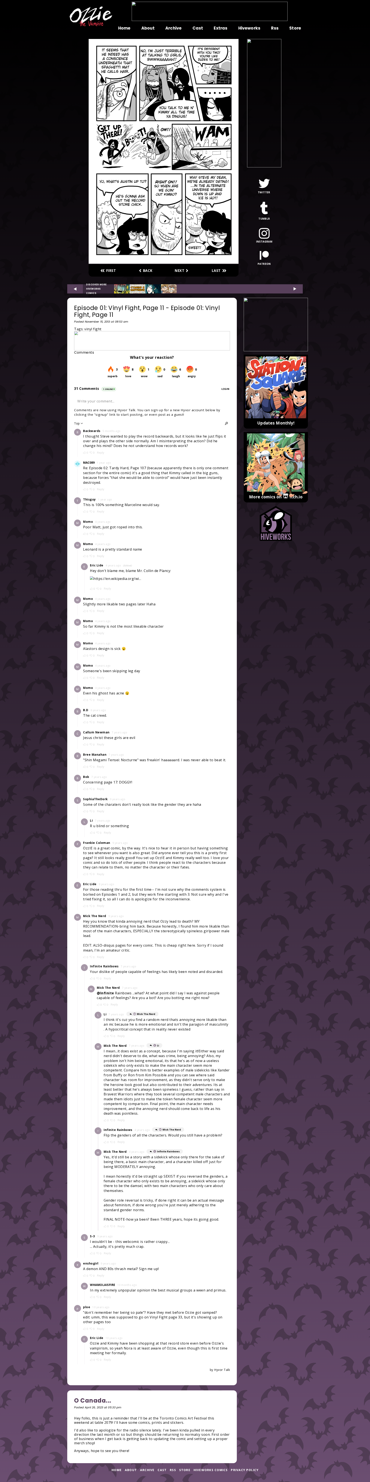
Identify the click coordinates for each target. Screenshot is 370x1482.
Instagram (264, 241)
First (111, 270)
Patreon (264, 263)
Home (124, 28)
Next (179, 270)
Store (295, 28)
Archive (173, 28)
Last (216, 270)
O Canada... (92, 1400)
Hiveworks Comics (211, 1470)
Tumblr (264, 218)
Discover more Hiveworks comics (96, 289)
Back (147, 270)
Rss (274, 28)
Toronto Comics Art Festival (183, 1418)
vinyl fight (92, 329)
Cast (197, 28)
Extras (220, 28)
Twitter (264, 192)
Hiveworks (249, 28)
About (148, 28)
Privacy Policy (244, 1470)
